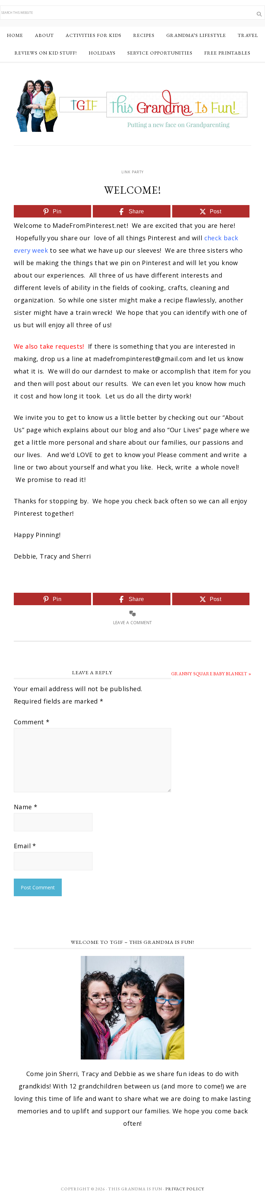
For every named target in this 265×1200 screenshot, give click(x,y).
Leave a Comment (132, 623)
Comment (32, 722)
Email (25, 846)
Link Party (132, 172)
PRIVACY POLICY (184, 1189)
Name (25, 807)
